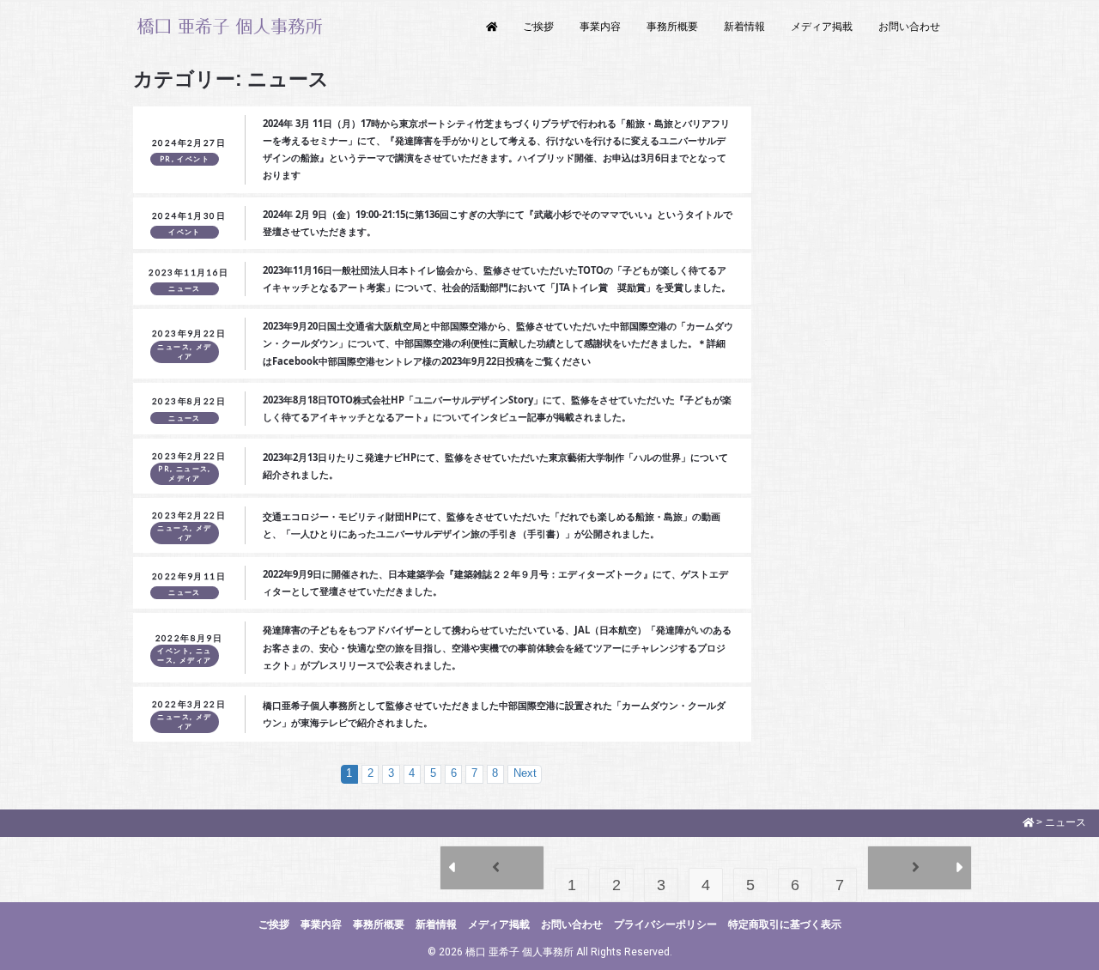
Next (525, 773)
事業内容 (600, 27)
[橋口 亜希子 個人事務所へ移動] (1029, 822)
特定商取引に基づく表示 (784, 924)
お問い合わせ (909, 27)
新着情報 (744, 27)
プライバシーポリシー (665, 924)
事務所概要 (672, 27)
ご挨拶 (538, 27)
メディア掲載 (822, 27)
